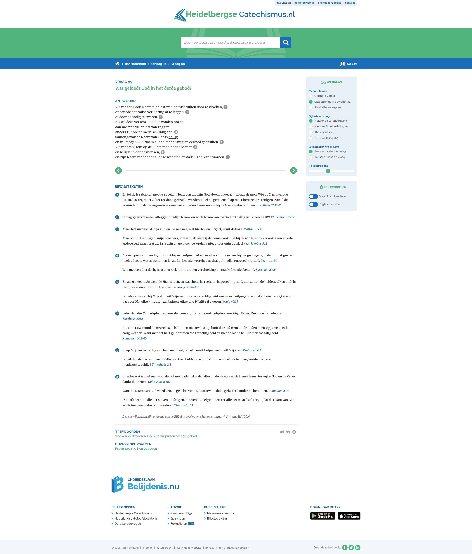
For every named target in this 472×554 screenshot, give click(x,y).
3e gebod (190, 436)
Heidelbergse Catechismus (133, 513)
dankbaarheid (135, 64)
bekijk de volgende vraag (293, 170)
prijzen (170, 436)
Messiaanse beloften (221, 513)
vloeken (121, 436)
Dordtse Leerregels (128, 523)
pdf (282, 432)
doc (288, 432)
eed (131, 436)
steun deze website (189, 547)
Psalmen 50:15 (252, 350)
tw (351, 547)
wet (179, 436)
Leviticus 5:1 (269, 260)
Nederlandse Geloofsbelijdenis (135, 518)
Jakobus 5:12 (259, 243)
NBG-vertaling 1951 (327, 138)
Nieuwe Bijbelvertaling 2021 (332, 126)
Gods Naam (155, 436)
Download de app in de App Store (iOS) (349, 516)
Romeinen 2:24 (278, 391)
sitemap (148, 547)
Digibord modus (330, 204)
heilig (173, 137)
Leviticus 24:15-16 (269, 205)
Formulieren (182, 523)
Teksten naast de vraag (329, 157)
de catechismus (304, 2)
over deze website (329, 2)
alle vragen (283, 2)
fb (345, 547)
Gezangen (178, 518)
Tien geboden (146, 448)
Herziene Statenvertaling (330, 120)
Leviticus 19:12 (284, 217)
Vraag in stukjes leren (333, 196)
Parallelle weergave (327, 107)
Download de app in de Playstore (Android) (322, 516)
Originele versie (324, 95)
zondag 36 (159, 64)
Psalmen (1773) (181, 513)
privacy (209, 547)
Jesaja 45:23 (230, 301)
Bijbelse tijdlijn (217, 518)
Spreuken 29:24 (266, 269)
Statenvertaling (324, 132)
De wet (352, 64)
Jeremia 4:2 (191, 287)
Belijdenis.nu (131, 547)
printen (294, 432)
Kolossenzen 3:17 (159, 382)
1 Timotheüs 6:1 (182, 405)
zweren (140, 436)
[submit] (285, 42)
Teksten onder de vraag (330, 151)
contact (350, 2)
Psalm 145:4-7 (125, 448)
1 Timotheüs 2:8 (160, 364)
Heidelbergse (240, 14)
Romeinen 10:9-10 (134, 338)
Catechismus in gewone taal (332, 101)
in (357, 547)
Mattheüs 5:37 (253, 229)
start (117, 63)
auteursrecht (165, 547)
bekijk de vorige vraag (118, 170)
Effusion (244, 547)
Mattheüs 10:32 (132, 318)
